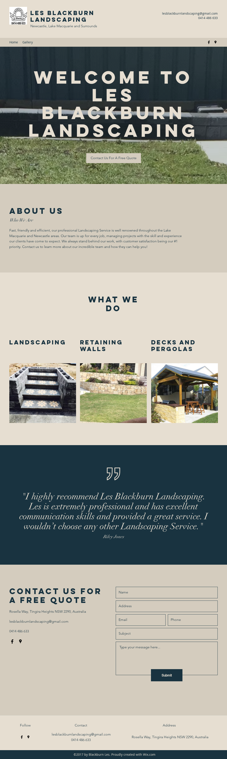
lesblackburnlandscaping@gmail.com (190, 13)
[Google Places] (215, 42)
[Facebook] (209, 42)
